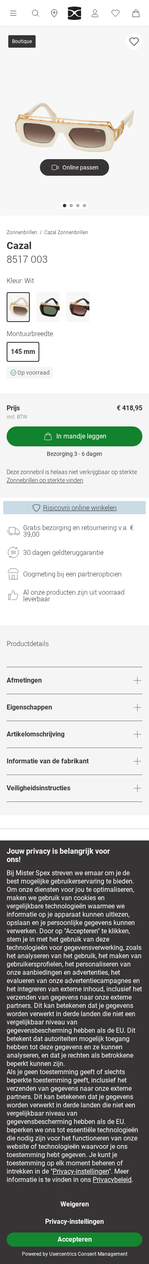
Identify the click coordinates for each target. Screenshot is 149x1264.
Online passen (80, 167)
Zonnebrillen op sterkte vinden (45, 480)
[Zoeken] (35, 13)
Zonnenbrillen (22, 232)
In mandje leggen (81, 436)
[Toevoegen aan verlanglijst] (134, 41)
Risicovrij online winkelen (80, 507)
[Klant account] (94, 13)
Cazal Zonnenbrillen (66, 232)
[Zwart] (48, 307)
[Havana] (77, 307)
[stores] (54, 13)
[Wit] (18, 307)
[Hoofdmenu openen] (13, 13)
